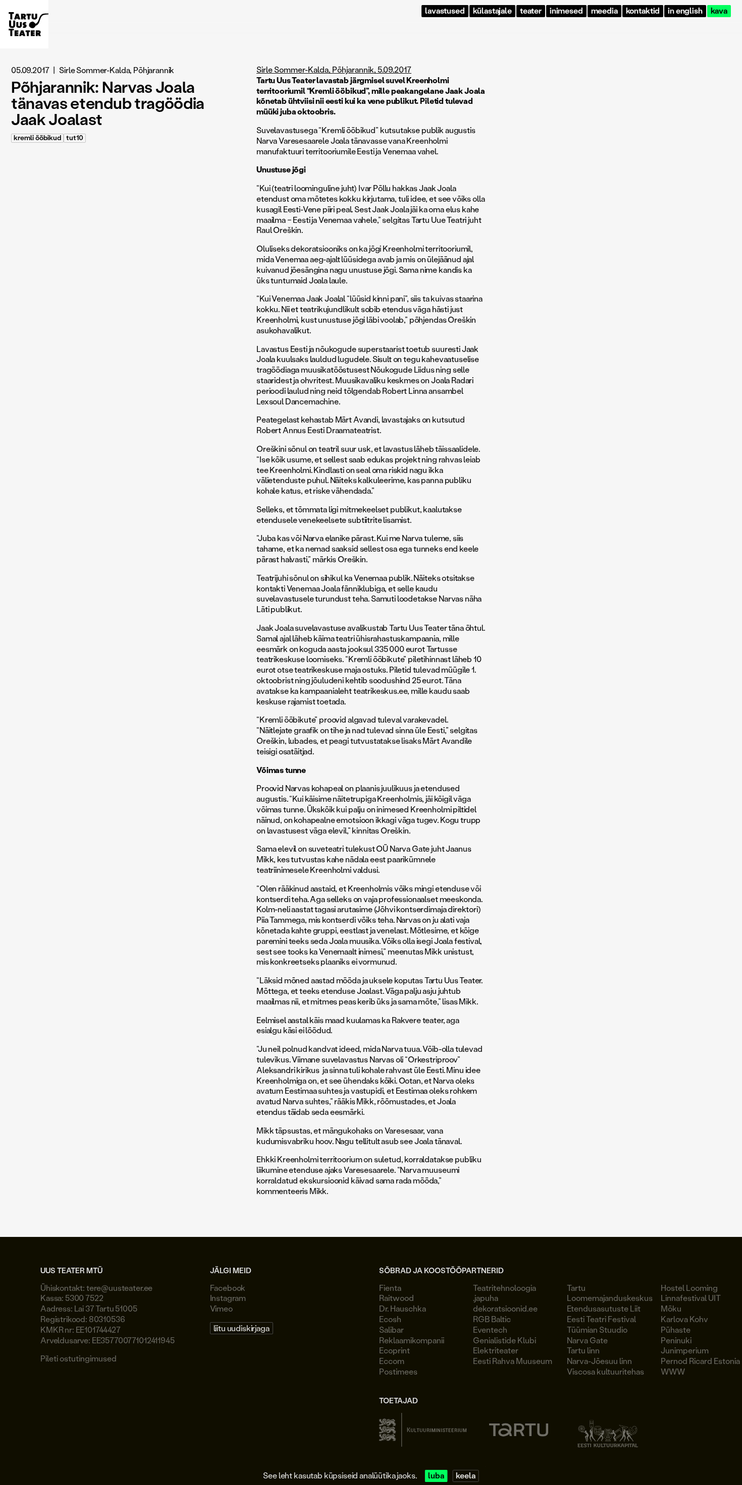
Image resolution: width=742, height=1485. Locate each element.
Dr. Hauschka (402, 1308)
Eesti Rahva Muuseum (512, 1360)
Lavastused (444, 11)
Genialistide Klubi (504, 1340)
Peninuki (676, 1340)
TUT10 (74, 138)
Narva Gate (587, 1340)
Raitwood (396, 1297)
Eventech (490, 1329)
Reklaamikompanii (411, 1340)
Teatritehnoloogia (504, 1287)
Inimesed (566, 11)
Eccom (391, 1360)
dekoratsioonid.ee (505, 1308)
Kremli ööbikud (37, 138)
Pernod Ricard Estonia (700, 1360)
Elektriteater (495, 1350)
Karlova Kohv (684, 1319)
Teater (531, 11)
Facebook (228, 1287)
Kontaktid (643, 11)
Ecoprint (394, 1350)
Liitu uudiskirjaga (242, 1328)
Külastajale (492, 11)
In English (685, 11)
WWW (673, 1371)
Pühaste (676, 1329)
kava (719, 11)
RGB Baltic (492, 1319)
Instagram (228, 1297)
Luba (436, 1475)
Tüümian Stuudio (597, 1329)
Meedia (604, 11)
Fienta (390, 1287)
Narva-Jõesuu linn (599, 1360)
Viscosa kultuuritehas (605, 1371)
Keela (465, 1475)
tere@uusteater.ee (119, 1287)
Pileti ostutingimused (78, 1358)
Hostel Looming (689, 1287)
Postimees (398, 1371)
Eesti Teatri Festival (601, 1319)
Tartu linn (583, 1350)
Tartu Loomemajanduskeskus (610, 1292)
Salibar (391, 1329)
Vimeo (221, 1308)
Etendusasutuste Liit (604, 1308)
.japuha (485, 1297)
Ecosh (390, 1319)
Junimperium (685, 1350)
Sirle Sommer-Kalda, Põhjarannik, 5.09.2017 (333, 69)
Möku (671, 1308)
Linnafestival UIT (691, 1297)
